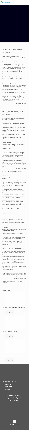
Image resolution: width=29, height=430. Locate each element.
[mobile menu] (27, 2)
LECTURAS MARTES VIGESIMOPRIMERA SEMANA (13, 307)
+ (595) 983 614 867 (11, 400)
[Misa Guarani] (6, 2)
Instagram (8, 387)
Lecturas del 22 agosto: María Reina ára (11, 355)
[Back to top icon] (14, 421)
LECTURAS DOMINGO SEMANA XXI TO (11, 331)
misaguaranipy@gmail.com (14, 398)
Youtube (7, 389)
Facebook (8, 384)
